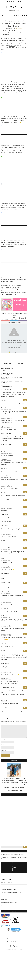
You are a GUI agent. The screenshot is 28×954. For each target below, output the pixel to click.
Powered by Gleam (15, 352)
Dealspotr (17, 931)
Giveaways (7, 21)
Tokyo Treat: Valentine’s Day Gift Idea (8, 889)
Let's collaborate (16, 929)
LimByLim (14, 867)
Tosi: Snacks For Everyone (6, 879)
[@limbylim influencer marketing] (8, 929)
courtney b (3, 514)
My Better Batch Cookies (6, 885)
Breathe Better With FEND (7, 373)
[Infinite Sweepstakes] (7, 926)
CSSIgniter (20, 949)
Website (3, 750)
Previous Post (7, 363)
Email (3, 745)
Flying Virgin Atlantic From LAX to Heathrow (9, 876)
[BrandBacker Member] (15, 919)
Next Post (20, 363)
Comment (4, 723)
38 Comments (19, 28)
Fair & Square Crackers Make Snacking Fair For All (11, 892)
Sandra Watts (4, 573)
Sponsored (21, 21)
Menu (4, 15)
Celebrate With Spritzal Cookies (7, 895)
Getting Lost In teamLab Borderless (8, 905)
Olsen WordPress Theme (11, 949)
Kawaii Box (12, 45)
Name (3, 739)
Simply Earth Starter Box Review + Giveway (11, 377)
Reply (25, 389)
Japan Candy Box (13, 40)
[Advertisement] (14, 811)
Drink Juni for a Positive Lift (6, 882)
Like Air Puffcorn (4, 899)
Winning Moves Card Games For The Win (9, 902)
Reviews (14, 21)
